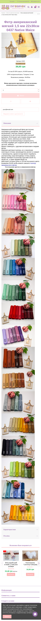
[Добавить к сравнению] (30, 101)
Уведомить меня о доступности (13, 114)
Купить (22, 95)
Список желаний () (23, 1)
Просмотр (11, 574)
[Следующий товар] (39, 14)
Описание (7, 123)
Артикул (18, 61)
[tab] (20, 123)
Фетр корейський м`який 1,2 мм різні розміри (11, 564)
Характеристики (9, 529)
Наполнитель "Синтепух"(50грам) (30, 563)
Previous (2, 563)
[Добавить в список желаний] (10, 101)
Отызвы (6, 536)
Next (38, 563)
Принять (7, 616)
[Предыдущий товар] (38, 14)
